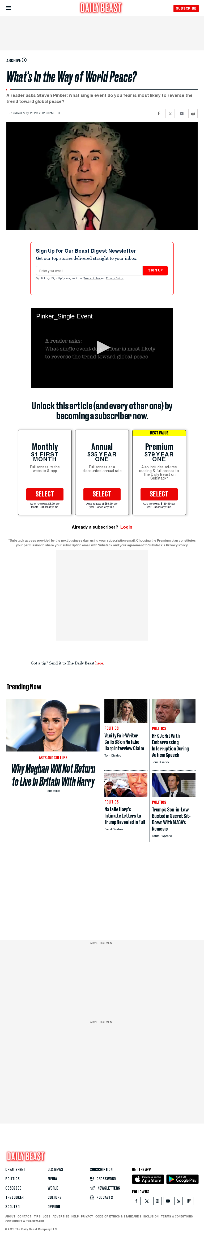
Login (126, 527)
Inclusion (151, 1216)
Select (45, 494)
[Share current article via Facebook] (158, 113)
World (53, 1188)
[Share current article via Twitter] (170, 113)
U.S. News (55, 1170)
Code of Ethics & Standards (118, 1216)
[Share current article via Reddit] (193, 113)
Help (75, 1216)
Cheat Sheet (15, 1170)
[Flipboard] (189, 1202)
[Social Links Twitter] (147, 1202)
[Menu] (13, 8)
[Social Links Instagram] (157, 1202)
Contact (25, 1216)
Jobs (46, 1216)
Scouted (12, 1207)
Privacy (87, 1216)
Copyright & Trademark (24, 1221)
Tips (37, 1216)
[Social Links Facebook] (136, 1202)
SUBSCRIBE (186, 8)
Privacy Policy (115, 278)
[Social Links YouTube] (168, 1202)
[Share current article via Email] (181, 113)
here (99, 662)
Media (52, 1179)
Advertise (61, 1216)
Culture (54, 1197)
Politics (12, 1179)
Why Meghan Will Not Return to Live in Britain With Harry (53, 775)
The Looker (14, 1197)
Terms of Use (92, 278)
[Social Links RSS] (178, 1202)
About (10, 1216)
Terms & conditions (177, 1216)
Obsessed (13, 1188)
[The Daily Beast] (101, 8)
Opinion (54, 1207)
